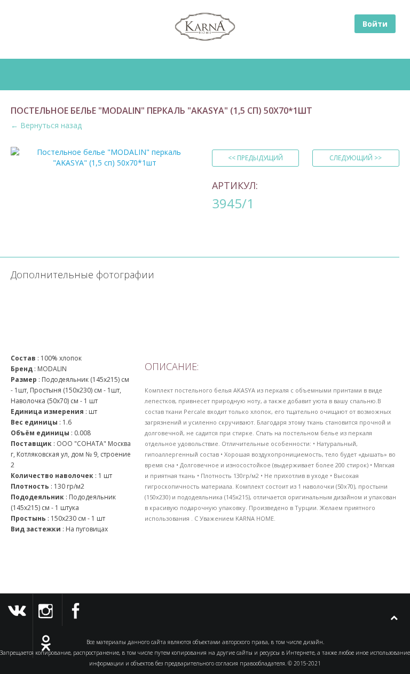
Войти (375, 24)
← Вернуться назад (46, 125)
